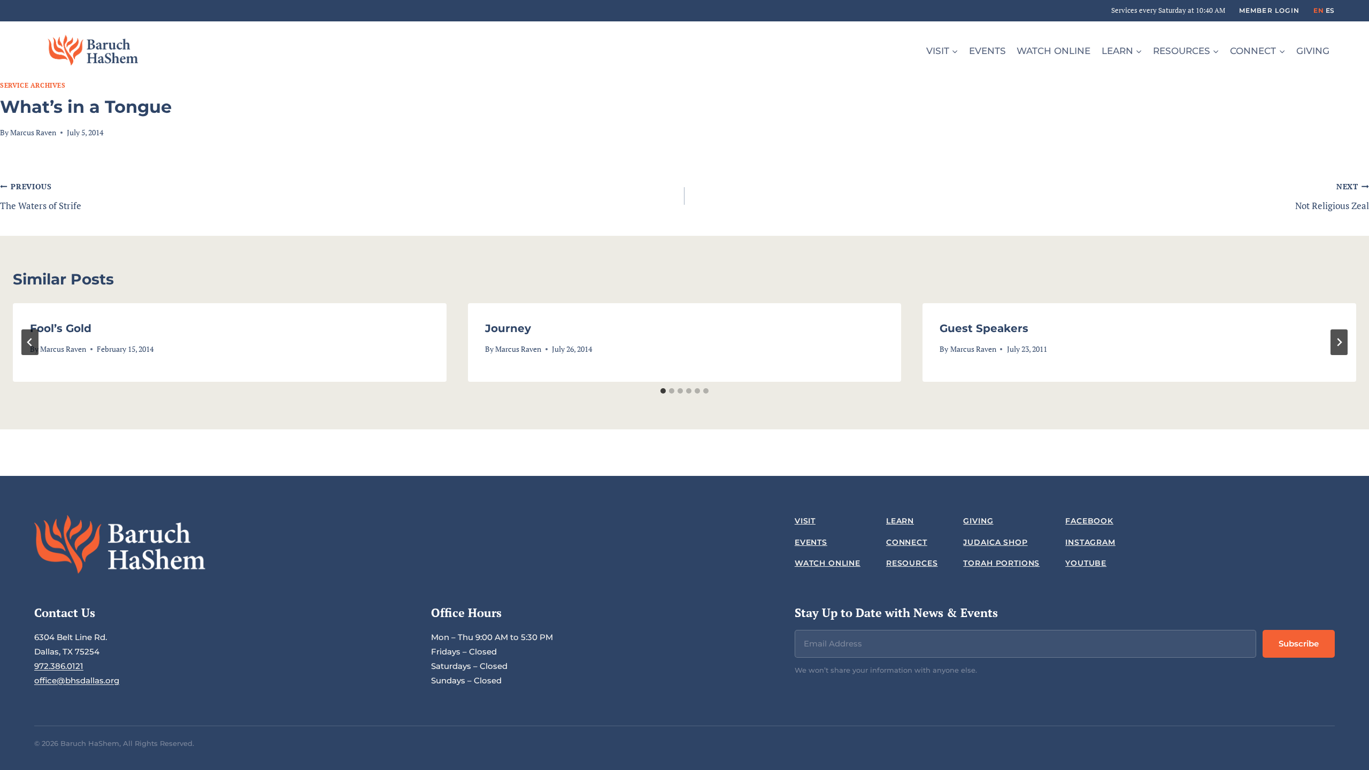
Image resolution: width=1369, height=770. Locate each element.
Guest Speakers (984, 328)
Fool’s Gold (60, 328)
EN (1318, 10)
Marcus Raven (33, 132)
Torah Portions (1001, 563)
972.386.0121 (58, 666)
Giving (1312, 50)
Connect (906, 542)
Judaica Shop (995, 542)
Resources (912, 563)
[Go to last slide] (30, 342)
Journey (508, 328)
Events (987, 50)
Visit (805, 521)
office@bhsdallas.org (76, 680)
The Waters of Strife (40, 197)
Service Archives (33, 85)
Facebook (1089, 521)
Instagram (1090, 542)
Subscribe (1299, 643)
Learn (900, 521)
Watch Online (1053, 50)
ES (1330, 10)
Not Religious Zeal (1332, 197)
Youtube (1085, 563)
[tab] (663, 391)
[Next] (1339, 342)
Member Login (1269, 10)
